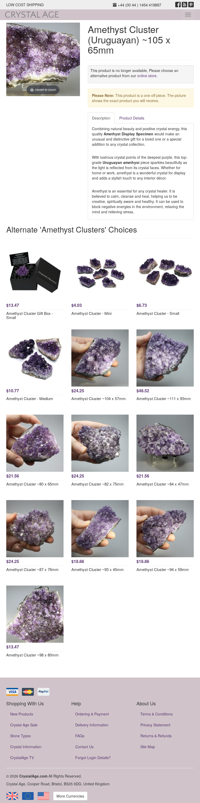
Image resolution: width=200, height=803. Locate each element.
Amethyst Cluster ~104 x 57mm (98, 398)
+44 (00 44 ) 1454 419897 (139, 5)
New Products (21, 713)
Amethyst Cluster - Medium (29, 398)
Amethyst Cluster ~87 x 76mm (32, 569)
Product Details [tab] (131, 118)
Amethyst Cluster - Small (157, 313)
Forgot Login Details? (93, 757)
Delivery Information (91, 724)
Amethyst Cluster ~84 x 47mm (162, 484)
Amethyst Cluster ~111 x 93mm (163, 398)
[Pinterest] (191, 5)
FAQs (79, 735)
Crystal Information (25, 746)
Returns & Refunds (156, 735)
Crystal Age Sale (24, 724)
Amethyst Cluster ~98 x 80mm (32, 655)
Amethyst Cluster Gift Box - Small (29, 315)
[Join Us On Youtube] (184, 5)
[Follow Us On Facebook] (178, 5)
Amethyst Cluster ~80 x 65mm (32, 484)
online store (147, 75)
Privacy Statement (155, 724)
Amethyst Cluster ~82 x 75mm (97, 484)
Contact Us (84, 746)
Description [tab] (101, 118)
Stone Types (20, 735)
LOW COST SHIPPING (25, 4)
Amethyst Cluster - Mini (91, 313)
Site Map (147, 746)
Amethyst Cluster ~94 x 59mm (162, 569)
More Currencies (70, 796)
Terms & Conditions (156, 713)
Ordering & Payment (92, 713)
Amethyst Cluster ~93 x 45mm (97, 569)
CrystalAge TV (22, 757)
